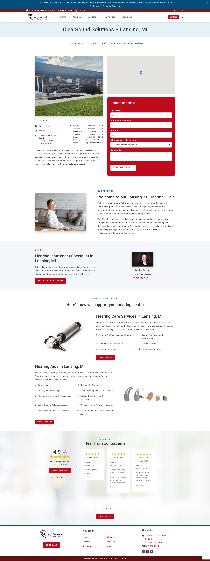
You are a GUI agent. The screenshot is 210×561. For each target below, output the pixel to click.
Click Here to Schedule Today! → (105, 6)
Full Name (115, 110)
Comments (115, 150)
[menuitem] (63, 17)
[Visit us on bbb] (182, 10)
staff (104, 43)
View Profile (141, 278)
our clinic (94, 43)
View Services (105, 357)
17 (111, 508)
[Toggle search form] (183, 17)
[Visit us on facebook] (174, 10)
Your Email (115, 130)
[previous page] (77, 467)
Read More (88, 474)
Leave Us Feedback (60, 470)
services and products (120, 43)
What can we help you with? (124, 140)
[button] (141, 73)
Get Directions (45, 144)
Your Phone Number (120, 120)
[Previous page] (94, 508)
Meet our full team (50, 281)
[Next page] (116, 508)
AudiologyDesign (102, 558)
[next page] (160, 467)
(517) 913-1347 (44, 131)
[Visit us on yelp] (178, 10)
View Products (44, 422)
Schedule (51, 545)
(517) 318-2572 (84, 10)
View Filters (60, 477)
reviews (139, 43)
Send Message (121, 168)
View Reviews (105, 516)
